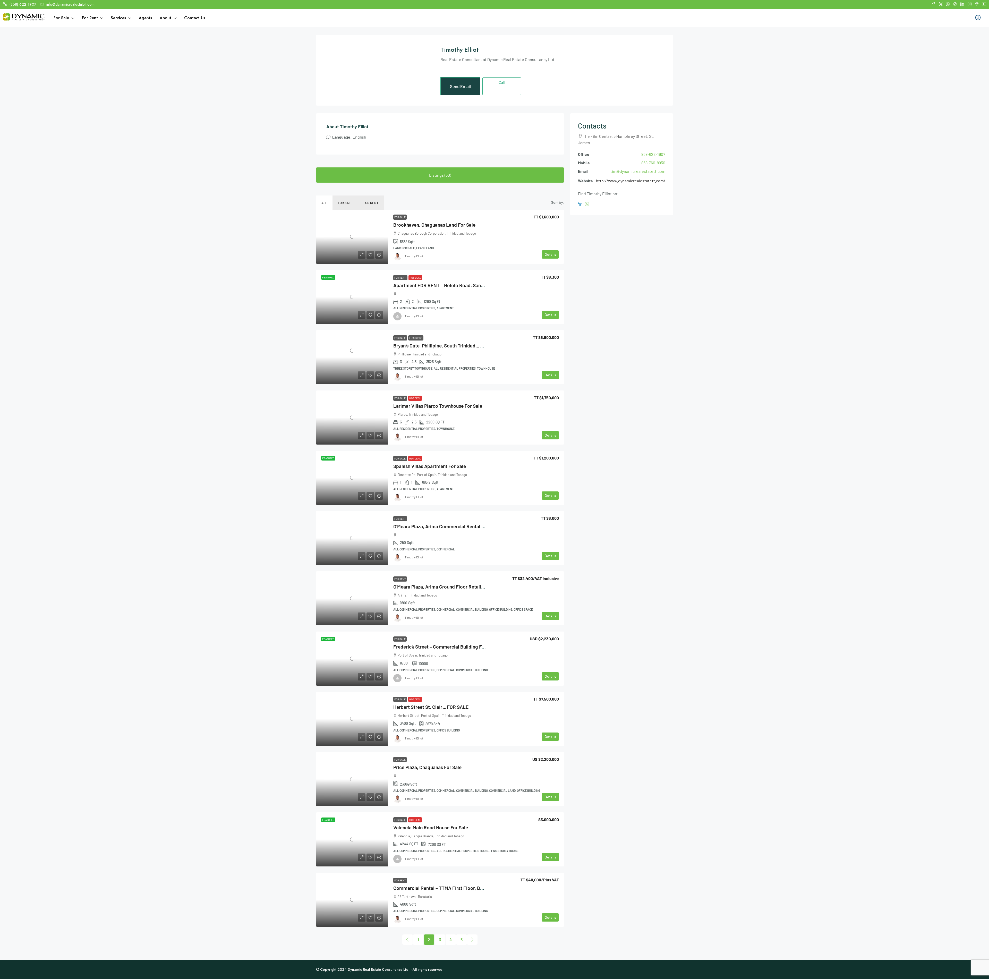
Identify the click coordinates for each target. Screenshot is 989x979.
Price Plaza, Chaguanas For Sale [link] (427, 767)
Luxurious (415, 337)
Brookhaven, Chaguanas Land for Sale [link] (434, 225)
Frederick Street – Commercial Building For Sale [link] (445, 647)
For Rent (90, 18)
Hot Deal (415, 277)
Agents (145, 18)
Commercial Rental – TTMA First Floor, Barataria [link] (445, 888)
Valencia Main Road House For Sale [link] (430, 827)
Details (550, 254)
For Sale (61, 18)
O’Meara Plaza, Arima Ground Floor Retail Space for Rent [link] (454, 587)
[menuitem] (978, 18)
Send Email (460, 86)
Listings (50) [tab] (440, 175)
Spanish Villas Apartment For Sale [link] (429, 466)
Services (118, 18)
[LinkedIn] (581, 204)
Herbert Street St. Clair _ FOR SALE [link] (430, 707)
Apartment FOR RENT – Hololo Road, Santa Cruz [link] (444, 285)
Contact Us (194, 18)
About (165, 18)
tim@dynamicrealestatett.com (637, 171)
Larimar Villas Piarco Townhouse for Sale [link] (437, 406)
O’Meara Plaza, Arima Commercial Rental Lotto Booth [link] (450, 526)
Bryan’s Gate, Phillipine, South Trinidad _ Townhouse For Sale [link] (458, 345)
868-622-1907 (653, 154)
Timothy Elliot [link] (414, 256)
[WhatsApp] (588, 204)
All (324, 203)
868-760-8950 (653, 162)
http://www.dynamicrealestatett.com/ (630, 180)
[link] (352, 237)
